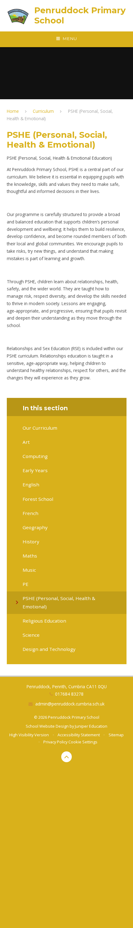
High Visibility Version (29, 735)
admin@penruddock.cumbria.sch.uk (70, 704)
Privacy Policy (55, 742)
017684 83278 (69, 694)
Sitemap (116, 735)
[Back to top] (66, 756)
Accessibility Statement (79, 735)
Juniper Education (91, 726)
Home (13, 111)
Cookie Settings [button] (82, 742)
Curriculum (43, 111)
